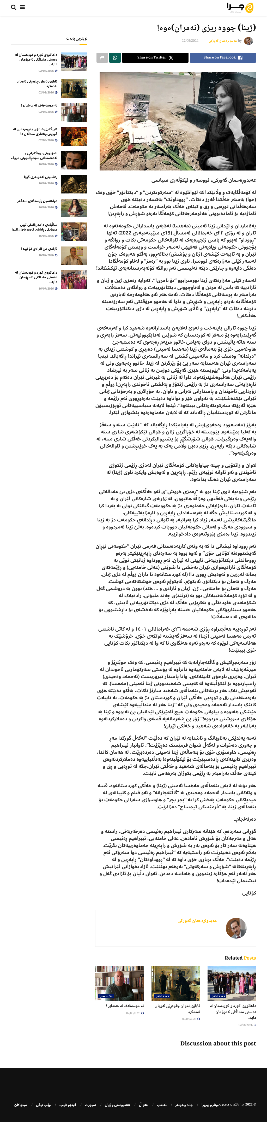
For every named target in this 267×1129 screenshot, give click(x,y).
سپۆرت (90, 1105)
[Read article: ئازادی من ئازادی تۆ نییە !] (74, 255)
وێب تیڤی (43, 1105)
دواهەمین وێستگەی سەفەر (37, 201)
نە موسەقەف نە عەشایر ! (125, 1006)
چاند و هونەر (184, 1105)
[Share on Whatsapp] (115, 58)
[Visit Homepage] (240, 8)
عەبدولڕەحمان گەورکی (223, 41)
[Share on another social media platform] (102, 58)
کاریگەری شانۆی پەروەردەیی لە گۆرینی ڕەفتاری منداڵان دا (35, 132)
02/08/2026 (246, 1025)
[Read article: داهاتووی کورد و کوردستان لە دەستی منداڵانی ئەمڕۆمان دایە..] (232, 983)
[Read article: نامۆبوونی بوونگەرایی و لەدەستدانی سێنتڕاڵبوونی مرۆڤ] (74, 160)
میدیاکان (20, 1105)
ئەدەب (162, 1105)
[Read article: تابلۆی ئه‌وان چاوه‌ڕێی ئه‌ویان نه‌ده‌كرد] (175, 983)
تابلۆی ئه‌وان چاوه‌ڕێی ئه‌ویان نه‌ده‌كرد (177, 1009)
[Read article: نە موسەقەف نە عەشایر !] (119, 983)
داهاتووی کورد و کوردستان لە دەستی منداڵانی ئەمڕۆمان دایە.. (233, 1012)
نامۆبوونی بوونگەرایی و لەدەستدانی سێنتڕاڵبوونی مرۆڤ (34, 156)
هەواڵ (143, 1105)
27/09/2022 (190, 41)
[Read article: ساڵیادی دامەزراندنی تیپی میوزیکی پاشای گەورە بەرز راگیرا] (74, 231)
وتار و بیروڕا (218, 996)
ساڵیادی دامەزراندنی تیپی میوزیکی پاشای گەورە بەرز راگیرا (34, 227)
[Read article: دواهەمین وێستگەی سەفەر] (74, 208)
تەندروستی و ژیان (117, 1105)
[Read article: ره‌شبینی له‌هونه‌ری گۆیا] (74, 184)
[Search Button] (13, 8)
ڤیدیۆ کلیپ (67, 1105)
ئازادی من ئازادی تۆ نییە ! (39, 248)
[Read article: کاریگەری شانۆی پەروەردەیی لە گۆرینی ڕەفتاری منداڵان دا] (74, 136)
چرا (242, 1105)
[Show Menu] (22, 8)
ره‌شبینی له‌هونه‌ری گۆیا (40, 177)
